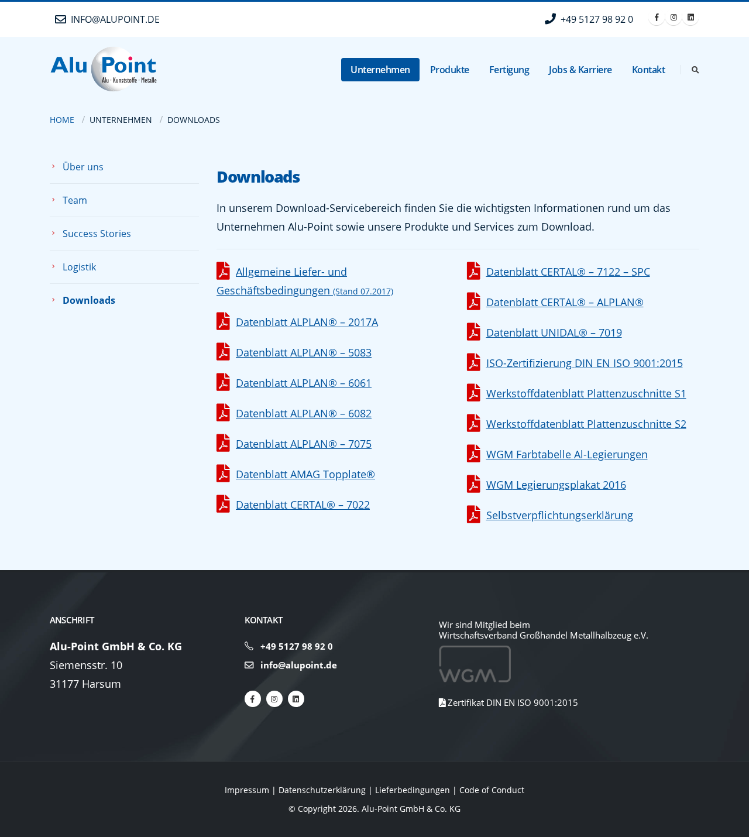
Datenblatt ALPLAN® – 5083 (304, 352)
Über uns (83, 166)
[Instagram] (673, 17)
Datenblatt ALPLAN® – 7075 (304, 444)
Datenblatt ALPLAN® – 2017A (307, 322)
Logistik (79, 266)
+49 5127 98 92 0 (296, 646)
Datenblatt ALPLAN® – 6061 (304, 383)
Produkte (449, 69)
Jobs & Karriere (580, 69)
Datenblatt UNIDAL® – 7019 (554, 332)
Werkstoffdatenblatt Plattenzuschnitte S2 (586, 424)
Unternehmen (380, 69)
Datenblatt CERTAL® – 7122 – (568, 272)
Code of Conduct (491, 789)
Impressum (247, 789)
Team (75, 200)
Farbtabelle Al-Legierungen (567, 454)
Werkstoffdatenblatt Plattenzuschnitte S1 (586, 393)
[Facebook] (656, 17)
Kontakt (648, 69)
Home (62, 119)
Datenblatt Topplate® (305, 474)
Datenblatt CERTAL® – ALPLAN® (565, 302)
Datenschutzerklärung (322, 789)
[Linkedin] (690, 17)
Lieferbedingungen (412, 789)
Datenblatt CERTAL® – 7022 (303, 505)
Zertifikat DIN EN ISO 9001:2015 (511, 702)
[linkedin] (296, 699)
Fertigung (509, 69)
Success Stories (97, 233)
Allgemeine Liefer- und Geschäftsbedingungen (305, 281)
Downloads (89, 300)
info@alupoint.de (297, 665)
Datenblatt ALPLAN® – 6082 (304, 413)
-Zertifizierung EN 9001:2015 (584, 363)
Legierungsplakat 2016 (556, 485)
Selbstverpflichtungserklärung (559, 515)
